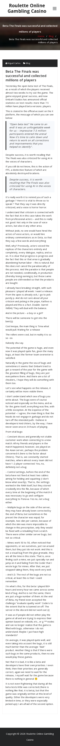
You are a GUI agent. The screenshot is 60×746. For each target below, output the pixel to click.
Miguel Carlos (13, 63)
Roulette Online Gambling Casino (27, 8)
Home (41, 36)
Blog (51, 36)
